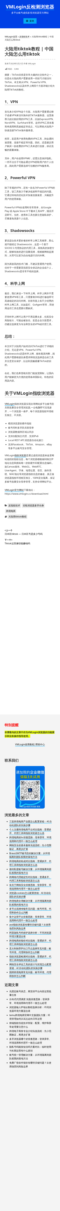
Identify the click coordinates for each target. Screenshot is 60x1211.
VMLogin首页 (11, 36)
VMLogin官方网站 (14, 490)
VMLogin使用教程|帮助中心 (30, 744)
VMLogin (32, 63)
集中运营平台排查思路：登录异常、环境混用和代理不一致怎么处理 (30, 918)
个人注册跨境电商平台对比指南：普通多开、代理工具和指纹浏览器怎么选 (30, 831)
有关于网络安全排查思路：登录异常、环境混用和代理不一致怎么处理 (30, 886)
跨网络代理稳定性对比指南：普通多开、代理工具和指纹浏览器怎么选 (30, 878)
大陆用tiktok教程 (17, 516)
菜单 (31, 20)
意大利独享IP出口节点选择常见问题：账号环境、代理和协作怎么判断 (30, 950)
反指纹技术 (24, 36)
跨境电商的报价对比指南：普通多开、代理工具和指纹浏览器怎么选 (30, 942)
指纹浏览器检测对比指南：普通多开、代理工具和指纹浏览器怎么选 (30, 958)
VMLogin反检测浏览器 (30, 7)
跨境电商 (10, 511)
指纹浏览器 (20, 455)
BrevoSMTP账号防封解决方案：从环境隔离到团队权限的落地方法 (29, 855)
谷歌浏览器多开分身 (33, 505)
